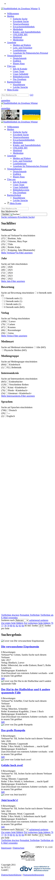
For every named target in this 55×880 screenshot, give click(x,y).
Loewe (12, 321)
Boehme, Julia (14, 238)
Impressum (6, 848)
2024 (10, 273)
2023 (10, 275)
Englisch (11, 416)
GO (31, 95)
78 (5, 625)
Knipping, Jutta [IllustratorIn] (21, 250)
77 (2, 625)
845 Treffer (33, 625)
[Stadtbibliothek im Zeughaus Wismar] (19, 8)
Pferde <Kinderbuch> (18, 390)
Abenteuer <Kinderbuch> (20, 393)
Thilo (10, 244)
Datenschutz (18, 848)
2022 (10, 278)
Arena (11, 333)
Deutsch (13, 410)
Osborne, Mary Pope (17, 241)
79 (8, 625)
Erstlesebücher (16, 381)
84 (23, 625)
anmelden (5, 100)
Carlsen (11, 324)
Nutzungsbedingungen (33, 875)
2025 (10, 270)
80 (11, 625)
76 (52, 623)
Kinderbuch (14, 364)
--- (9, 413)
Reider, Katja (14, 247)
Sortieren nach (8, 620)
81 (14, 625)
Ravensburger (14, 330)
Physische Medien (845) (15, 350)
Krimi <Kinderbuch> (18, 387)
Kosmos (12, 327)
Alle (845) (41, 347)
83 (20, 625)
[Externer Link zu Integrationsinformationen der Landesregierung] (31, 119)
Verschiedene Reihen (19, 384)
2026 (10, 267)
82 (17, 625)
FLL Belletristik (14, 367)
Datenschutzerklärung (11, 875)
